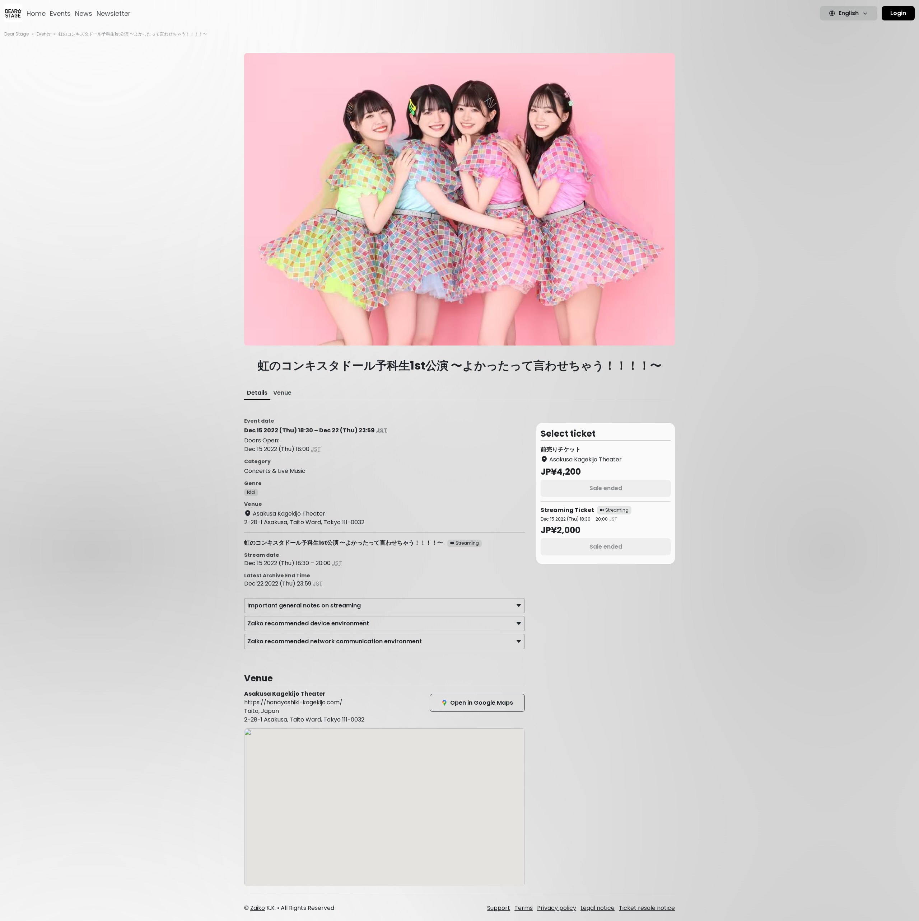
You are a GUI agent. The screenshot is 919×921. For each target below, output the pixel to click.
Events (60, 13)
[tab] (257, 393)
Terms (523, 908)
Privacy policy (556, 908)
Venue (282, 393)
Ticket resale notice (647, 908)
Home (36, 13)
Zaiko (257, 908)
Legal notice (597, 908)
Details (257, 393)
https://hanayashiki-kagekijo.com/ (293, 702)
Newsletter (114, 13)
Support (498, 908)
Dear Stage (16, 34)
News (83, 13)
